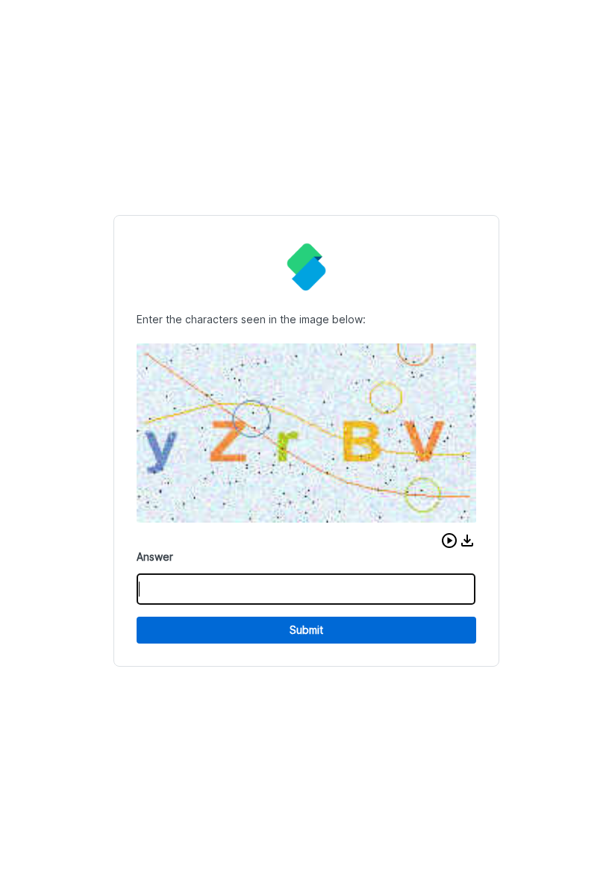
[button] (449, 541)
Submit (306, 629)
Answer (155, 556)
